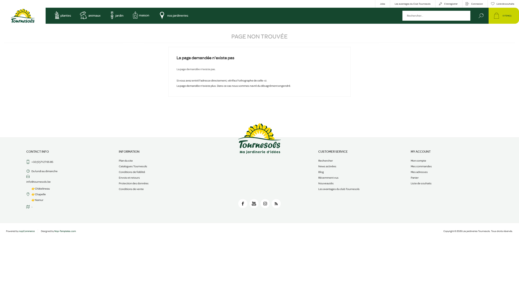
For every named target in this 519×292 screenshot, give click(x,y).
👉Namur (37, 200)
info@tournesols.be (38, 181)
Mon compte (418, 160)
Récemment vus (328, 177)
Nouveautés (326, 183)
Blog (321, 172)
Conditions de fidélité (132, 172)
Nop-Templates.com (65, 231)
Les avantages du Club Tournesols (413, 3)
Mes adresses (419, 172)
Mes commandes (421, 166)
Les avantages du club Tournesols (339, 189)
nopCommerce (27, 231)
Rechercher (481, 16)
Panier (415, 177)
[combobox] (436, 16)
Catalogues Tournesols (133, 166)
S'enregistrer (451, 3)
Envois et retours (129, 177)
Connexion (477, 3)
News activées (327, 166)
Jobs (382, 3)
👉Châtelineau (40, 188)
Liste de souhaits (421, 183)
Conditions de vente (131, 189)
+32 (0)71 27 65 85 (42, 161)
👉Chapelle (38, 194)
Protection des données (134, 183)
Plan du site (126, 160)
